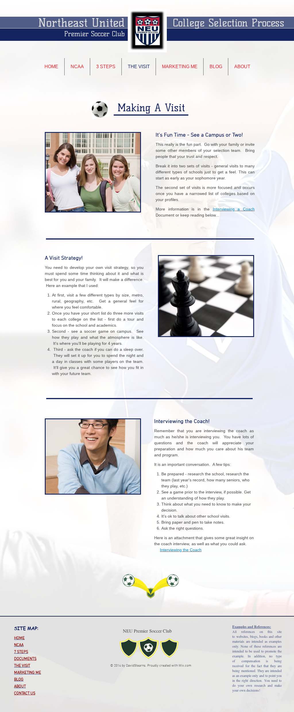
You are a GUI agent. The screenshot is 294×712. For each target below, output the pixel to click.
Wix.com (185, 666)
